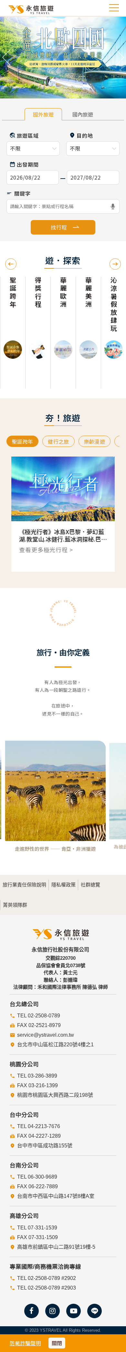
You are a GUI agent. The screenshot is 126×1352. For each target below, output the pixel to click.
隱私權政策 (63, 884)
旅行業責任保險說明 (24, 884)
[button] (6, 57)
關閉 (57, 1343)
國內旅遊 (82, 114)
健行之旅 (58, 441)
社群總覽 (90, 884)
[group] (12, 333)
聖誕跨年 (22, 441)
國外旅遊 (43, 114)
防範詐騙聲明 (25, 1343)
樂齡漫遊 (94, 441)
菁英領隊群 (15, 905)
